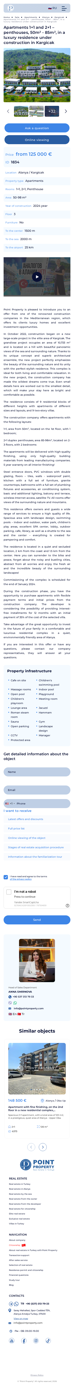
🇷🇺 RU (52, 8)
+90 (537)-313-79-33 (35, 1303)
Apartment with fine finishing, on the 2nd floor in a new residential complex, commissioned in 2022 (35, 1108)
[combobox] (10, 803)
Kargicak (59, 17)
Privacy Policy (37, 1375)
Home (7, 17)
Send (37, 920)
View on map (21, 1318)
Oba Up (61, 1100)
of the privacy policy (21, 879)
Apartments (30, 17)
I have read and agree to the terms (28, 877)
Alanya (46, 17)
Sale (17, 17)
